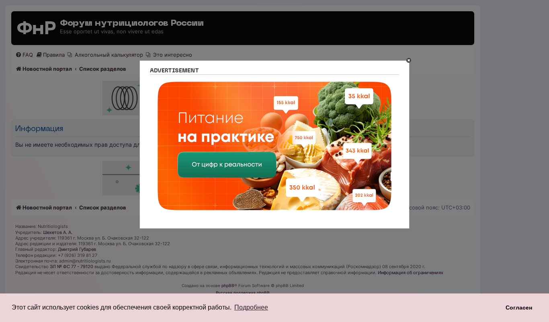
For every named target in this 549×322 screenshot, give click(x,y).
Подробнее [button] (251, 307)
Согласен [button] (519, 307)
